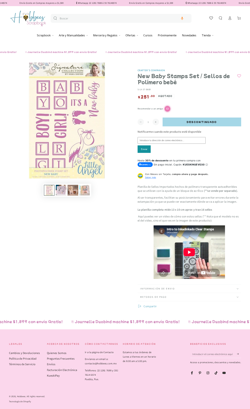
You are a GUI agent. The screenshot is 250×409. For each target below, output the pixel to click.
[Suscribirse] (239, 354)
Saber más (150, 177)
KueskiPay (53, 375)
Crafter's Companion (151, 70)
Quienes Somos (56, 353)
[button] (182, 18)
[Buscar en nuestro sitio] (55, 18)
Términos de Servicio (22, 364)
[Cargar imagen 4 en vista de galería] (84, 190)
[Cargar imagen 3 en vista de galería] (73, 190)
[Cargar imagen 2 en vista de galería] (61, 190)
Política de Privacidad (23, 358)
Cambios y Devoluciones (24, 353)
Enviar (144, 149)
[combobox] (124, 18)
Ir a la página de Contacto (99, 352)
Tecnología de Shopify (20, 401)
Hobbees (21, 396)
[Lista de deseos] (211, 18)
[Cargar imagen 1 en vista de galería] (49, 190)
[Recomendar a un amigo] (167, 109)
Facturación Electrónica (62, 370)
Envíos (51, 364)
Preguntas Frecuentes (61, 358)
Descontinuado (202, 121)
